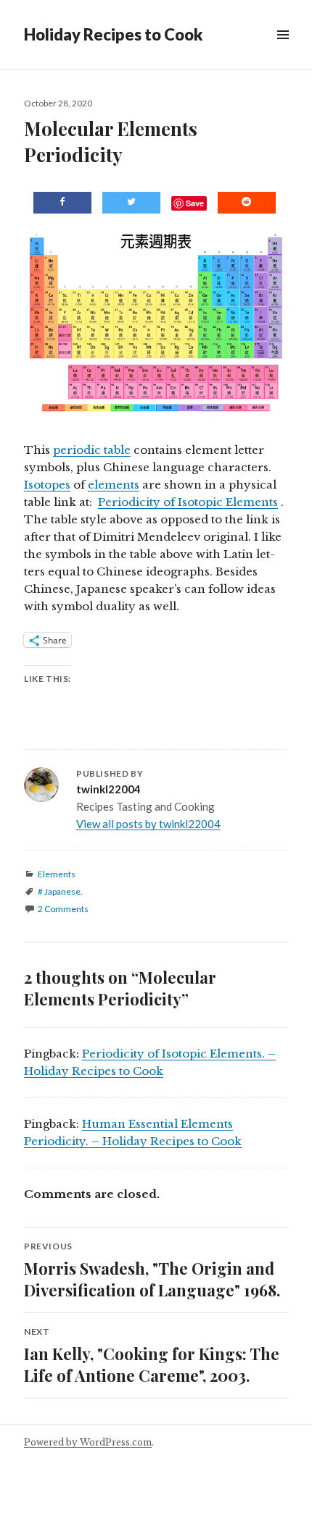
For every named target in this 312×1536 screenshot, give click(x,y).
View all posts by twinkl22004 (148, 823)
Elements (56, 874)
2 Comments (63, 908)
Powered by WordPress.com (88, 1442)
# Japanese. (60, 891)
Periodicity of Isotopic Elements (188, 502)
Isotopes (47, 484)
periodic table (92, 450)
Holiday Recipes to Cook (113, 34)
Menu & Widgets (283, 51)
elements (113, 484)
